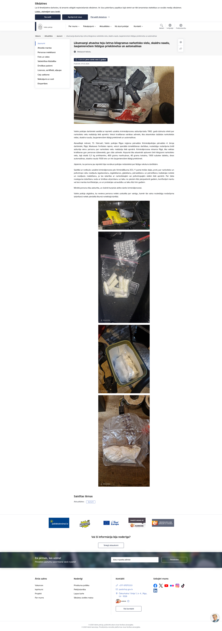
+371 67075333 (125, 585)
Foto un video (44, 57)
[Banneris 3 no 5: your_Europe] (111, 522)
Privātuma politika (81, 585)
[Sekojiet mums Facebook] (155, 586)
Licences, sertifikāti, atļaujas (50, 70)
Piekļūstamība (80, 589)
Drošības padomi (45, 65)
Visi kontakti (128, 608)
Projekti (38, 593)
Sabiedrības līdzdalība (47, 61)
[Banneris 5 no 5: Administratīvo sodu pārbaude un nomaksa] (163, 522)
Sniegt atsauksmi (111, 545)
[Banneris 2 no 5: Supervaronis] (85, 522)
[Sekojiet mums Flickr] (172, 585)
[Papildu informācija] (128, 601)
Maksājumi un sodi (46, 79)
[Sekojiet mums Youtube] (166, 585)
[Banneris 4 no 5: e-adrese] (137, 522)
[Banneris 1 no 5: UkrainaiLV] (59, 522)
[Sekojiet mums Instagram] (177, 585)
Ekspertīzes (43, 83)
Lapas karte (79, 593)
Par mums (39, 597)
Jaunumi (41, 43)
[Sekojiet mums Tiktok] (183, 586)
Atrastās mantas (45, 48)
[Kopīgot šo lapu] (180, 48)
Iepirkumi (39, 589)
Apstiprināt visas (75, 17)
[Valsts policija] (45, 26)
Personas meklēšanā (46, 52)
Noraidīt (47, 17)
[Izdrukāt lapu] (180, 42)
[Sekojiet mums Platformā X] (161, 586)
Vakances (39, 585)
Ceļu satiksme (43, 74)
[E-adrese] (121, 601)
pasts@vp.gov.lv (126, 589)
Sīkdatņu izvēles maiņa (83, 597)
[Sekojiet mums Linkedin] (155, 590)
